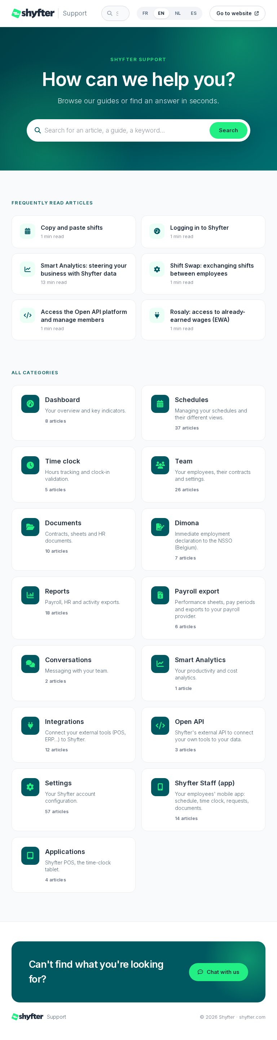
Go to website (234, 13)
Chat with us (223, 971)
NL (178, 13)
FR (145, 13)
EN (161, 13)
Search (228, 130)
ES (194, 13)
